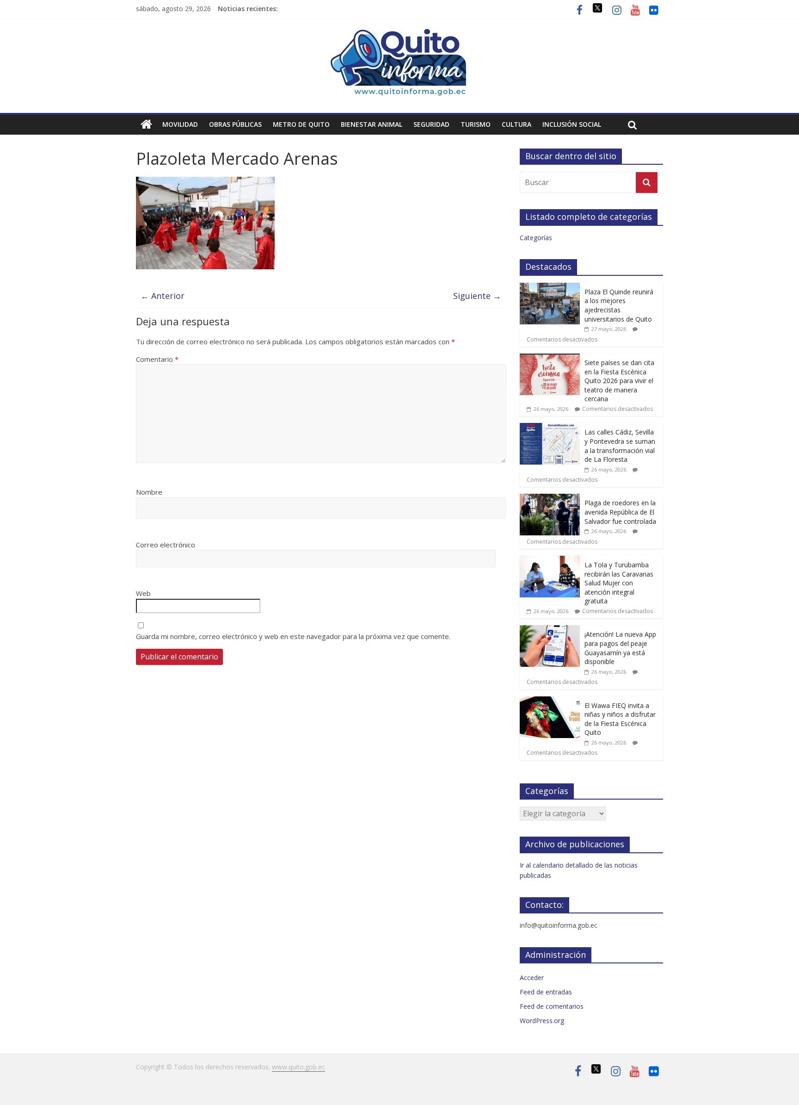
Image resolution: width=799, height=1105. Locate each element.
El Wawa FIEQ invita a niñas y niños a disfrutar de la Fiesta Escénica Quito (620, 719)
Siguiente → (477, 295)
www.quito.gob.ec (298, 1066)
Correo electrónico (165, 544)
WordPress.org (542, 1020)
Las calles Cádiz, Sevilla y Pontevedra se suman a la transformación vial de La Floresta (619, 446)
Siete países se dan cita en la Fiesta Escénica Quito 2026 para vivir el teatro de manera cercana (619, 380)
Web (143, 593)
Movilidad (180, 124)
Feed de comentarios (552, 1006)
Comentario (157, 359)
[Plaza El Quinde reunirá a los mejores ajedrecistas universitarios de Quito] (550, 287)
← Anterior (162, 295)
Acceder (532, 977)
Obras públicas (235, 124)
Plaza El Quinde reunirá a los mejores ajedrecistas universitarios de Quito (618, 305)
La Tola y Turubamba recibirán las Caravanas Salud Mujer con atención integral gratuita (618, 582)
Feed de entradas (546, 991)
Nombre (149, 492)
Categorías (536, 237)
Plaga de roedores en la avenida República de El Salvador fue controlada (620, 511)
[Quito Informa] (399, 33)
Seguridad (431, 124)
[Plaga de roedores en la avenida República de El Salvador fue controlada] (550, 498)
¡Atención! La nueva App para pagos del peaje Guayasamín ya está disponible (620, 648)
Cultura (516, 124)
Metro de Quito (301, 124)
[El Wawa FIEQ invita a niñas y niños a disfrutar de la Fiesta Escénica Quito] (550, 701)
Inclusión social (571, 124)
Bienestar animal (371, 124)
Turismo (476, 124)
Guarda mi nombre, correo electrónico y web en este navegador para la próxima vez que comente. (293, 636)
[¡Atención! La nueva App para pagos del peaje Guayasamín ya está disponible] (550, 630)
